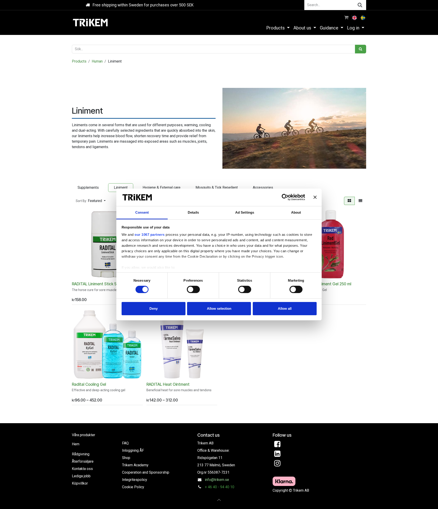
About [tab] (296, 212)
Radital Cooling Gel (89, 384)
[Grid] (349, 201)
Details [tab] (193, 212)
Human (97, 61)
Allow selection (219, 308)
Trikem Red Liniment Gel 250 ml (323, 283)
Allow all (285, 308)
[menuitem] (355, 17)
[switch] (193, 289)
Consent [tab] (142, 212)
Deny (153, 308)
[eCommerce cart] (346, 17)
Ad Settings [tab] (244, 212)
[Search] (360, 5)
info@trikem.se (217, 480)
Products (79, 61)
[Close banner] (315, 197)
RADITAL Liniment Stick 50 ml (98, 283)
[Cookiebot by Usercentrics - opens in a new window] (285, 197)
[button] (91, 201)
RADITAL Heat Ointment (168, 384)
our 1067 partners (150, 234)
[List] (360, 201)
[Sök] (360, 49)
